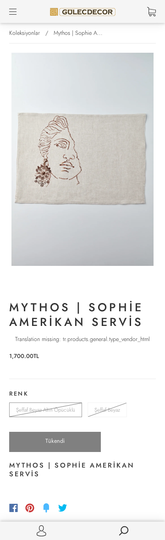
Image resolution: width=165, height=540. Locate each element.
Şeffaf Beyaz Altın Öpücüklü (45, 409)
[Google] (81, 507)
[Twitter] (63, 507)
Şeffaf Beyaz (107, 409)
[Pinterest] (30, 507)
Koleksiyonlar (24, 33)
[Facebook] (14, 507)
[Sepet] (151, 11)
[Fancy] (46, 507)
